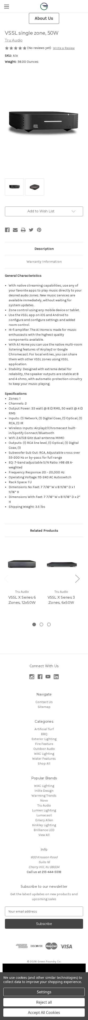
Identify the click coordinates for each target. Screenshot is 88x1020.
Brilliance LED (44, 830)
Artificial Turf (44, 729)
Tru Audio (44, 805)
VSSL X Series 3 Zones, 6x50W (61, 600)
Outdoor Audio (44, 749)
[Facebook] (7, 230)
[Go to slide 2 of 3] (41, 624)
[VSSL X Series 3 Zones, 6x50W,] (61, 564)
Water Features (44, 759)
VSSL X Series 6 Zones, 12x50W (22, 600)
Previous (6, 578)
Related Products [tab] (44, 530)
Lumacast (44, 815)
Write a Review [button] (64, 48)
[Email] (15, 230)
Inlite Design (44, 791)
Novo (44, 801)
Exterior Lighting (44, 739)
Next (77, 578)
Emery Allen (44, 820)
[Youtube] (48, 676)
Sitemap (44, 707)
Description (44, 249)
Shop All (44, 764)
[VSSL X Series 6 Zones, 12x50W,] (22, 564)
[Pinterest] (39, 230)
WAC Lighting (44, 754)
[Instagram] (31, 676)
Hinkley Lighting (44, 825)
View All (44, 835)
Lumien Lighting (44, 810)
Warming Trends (44, 796)
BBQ (44, 734)
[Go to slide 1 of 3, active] (34, 624)
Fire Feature (44, 744)
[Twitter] (31, 230)
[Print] (23, 230)
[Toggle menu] (6, 6)
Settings (44, 991)
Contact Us (44, 702)
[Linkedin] (56, 676)
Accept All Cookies (44, 1012)
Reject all (44, 1002)
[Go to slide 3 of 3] (49, 624)
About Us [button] (44, 18)
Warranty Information (44, 261)
